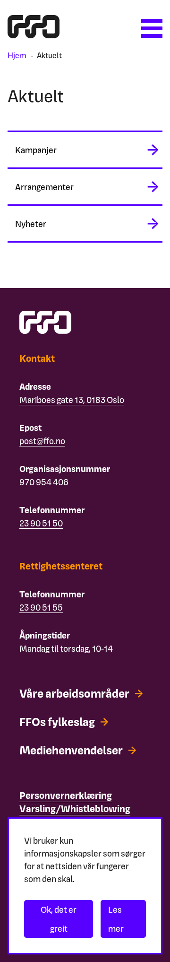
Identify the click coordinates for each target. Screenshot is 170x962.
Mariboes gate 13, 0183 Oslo (71, 399)
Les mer (116, 919)
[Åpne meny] (151, 28)
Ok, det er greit (58, 919)
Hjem (17, 55)
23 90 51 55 (41, 607)
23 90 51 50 (41, 522)
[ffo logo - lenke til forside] (34, 34)
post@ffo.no (42, 440)
